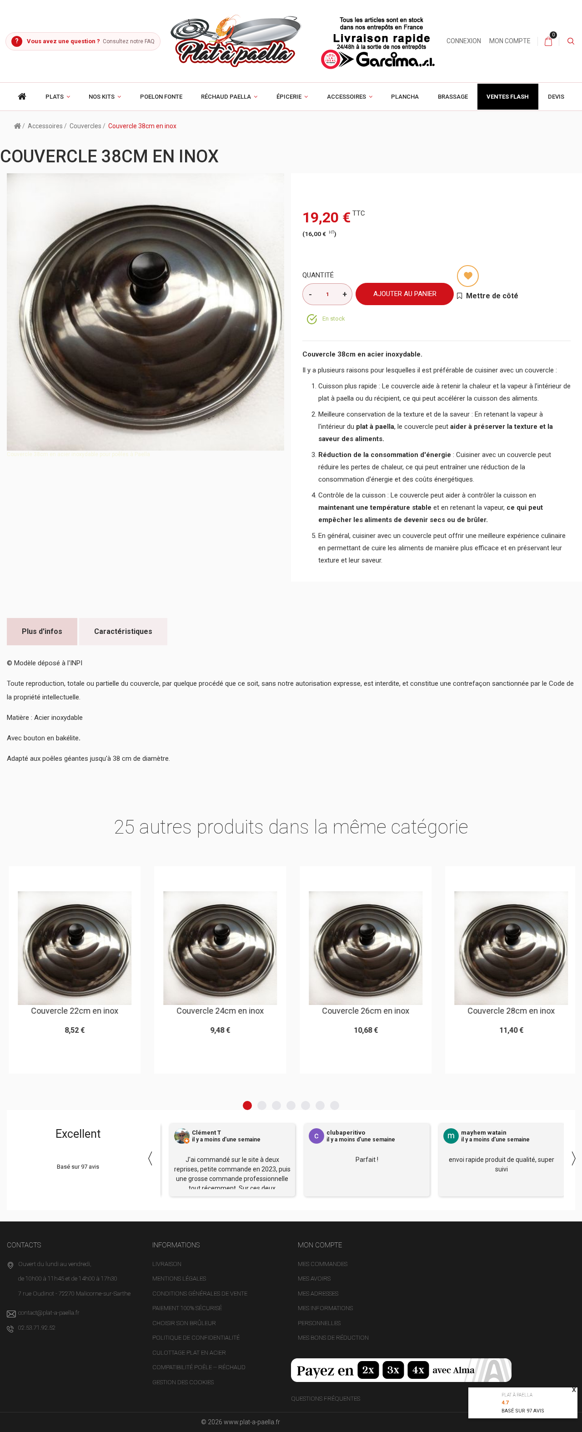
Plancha (405, 96)
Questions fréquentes (325, 1398)
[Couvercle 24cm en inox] (217, 948)
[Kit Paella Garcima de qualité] (22, 97)
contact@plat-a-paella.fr (49, 1312)
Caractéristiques (123, 631)
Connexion (464, 41)
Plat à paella (517, 1394)
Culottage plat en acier (189, 1352)
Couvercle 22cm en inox (72, 1010)
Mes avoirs (314, 1278)
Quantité (318, 275)
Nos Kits (102, 96)
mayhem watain (484, 1133)
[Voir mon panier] (548, 41)
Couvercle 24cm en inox (217, 1010)
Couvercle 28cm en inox (508, 1010)
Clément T (206, 1133)
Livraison (166, 1264)
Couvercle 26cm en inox (363, 1010)
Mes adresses (318, 1293)
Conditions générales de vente (199, 1293)
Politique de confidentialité (196, 1337)
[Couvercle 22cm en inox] (72, 948)
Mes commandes (322, 1264)
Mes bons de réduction (333, 1337)
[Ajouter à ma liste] (468, 276)
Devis (556, 96)
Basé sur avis (523, 1411)
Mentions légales (179, 1278)
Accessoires (346, 96)
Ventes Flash (508, 96)
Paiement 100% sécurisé (187, 1308)
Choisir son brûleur (184, 1323)
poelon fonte (161, 96)
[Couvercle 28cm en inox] (508, 948)
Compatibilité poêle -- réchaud (199, 1367)
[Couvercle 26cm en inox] (363, 948)
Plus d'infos (42, 631)
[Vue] (95, 877)
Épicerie (288, 96)
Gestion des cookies (183, 1382)
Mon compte (510, 41)
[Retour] (17, 125)
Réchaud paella (226, 96)
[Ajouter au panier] (50, 877)
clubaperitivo (345, 1133)
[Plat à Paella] (303, 40)
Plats (54, 96)
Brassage (453, 96)
